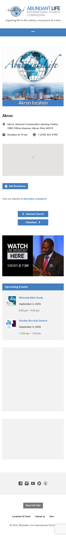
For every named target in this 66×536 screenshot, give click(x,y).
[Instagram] (27, 483)
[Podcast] (45, 483)
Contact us (40, 516)
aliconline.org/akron (35, 198)
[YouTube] (33, 483)
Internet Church (34, 214)
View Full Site (33, 505)
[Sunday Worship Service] (11, 326)
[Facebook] (20, 483)
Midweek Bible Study (31, 297)
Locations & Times (21, 516)
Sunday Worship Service (33, 320)
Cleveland (31, 222)
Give (51, 516)
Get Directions (17, 186)
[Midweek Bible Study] (11, 303)
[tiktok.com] (39, 483)
